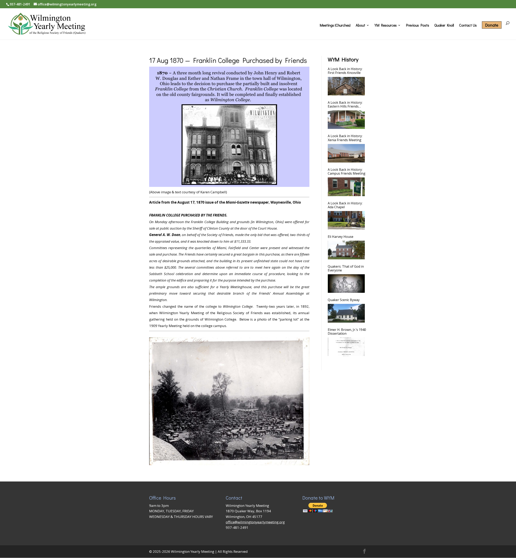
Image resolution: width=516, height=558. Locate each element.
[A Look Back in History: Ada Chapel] (346, 220)
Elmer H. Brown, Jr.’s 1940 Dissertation (347, 331)
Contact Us (468, 26)
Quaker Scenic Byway (344, 300)
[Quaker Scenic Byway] (346, 313)
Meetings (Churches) (335, 26)
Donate (491, 25)
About (360, 26)
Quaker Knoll (444, 26)
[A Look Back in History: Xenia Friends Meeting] (346, 153)
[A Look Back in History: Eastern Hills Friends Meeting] (346, 119)
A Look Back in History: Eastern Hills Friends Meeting (345, 104)
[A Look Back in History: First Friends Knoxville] (346, 86)
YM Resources (386, 26)
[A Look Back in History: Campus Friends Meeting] (346, 186)
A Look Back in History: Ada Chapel (345, 205)
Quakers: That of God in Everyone (346, 268)
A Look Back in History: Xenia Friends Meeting (345, 138)
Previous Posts (417, 26)
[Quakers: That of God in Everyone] (346, 283)
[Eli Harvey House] (346, 250)
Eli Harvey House (340, 237)
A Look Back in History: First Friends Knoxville (345, 71)
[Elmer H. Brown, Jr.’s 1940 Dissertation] (346, 346)
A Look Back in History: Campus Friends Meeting (346, 171)
